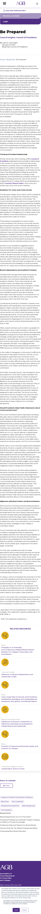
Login (5, 21)
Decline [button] (25, 910)
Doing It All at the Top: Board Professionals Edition (19, 828)
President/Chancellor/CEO (10, 806)
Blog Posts (11, 60)
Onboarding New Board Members (13, 831)
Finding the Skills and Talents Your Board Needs (18, 825)
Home (2, 60)
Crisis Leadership (17, 801)
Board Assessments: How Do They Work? (15, 817)
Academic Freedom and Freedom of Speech (17, 797)
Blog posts (5, 801)
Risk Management (28, 806)
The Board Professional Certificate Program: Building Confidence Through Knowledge (20, 821)
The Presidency (6, 810)
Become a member (11, 16)
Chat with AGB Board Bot (15, 10)
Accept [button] (16, 910)
